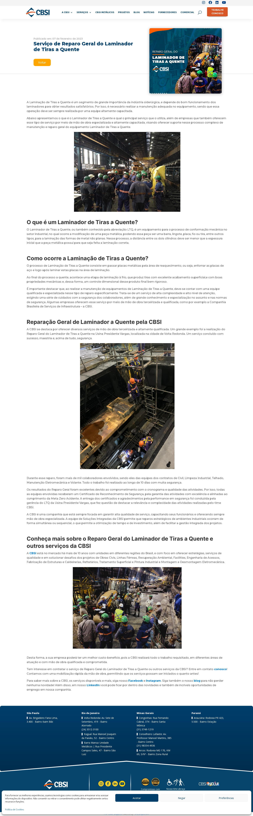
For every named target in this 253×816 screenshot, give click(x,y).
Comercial (187, 12)
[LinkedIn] (217, 3)
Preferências (226, 798)
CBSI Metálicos (104, 12)
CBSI (32, 553)
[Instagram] (203, 3)
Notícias (149, 12)
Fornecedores (167, 12)
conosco (220, 669)
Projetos (124, 12)
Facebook (135, 680)
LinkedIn (93, 685)
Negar (181, 798)
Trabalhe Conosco (217, 12)
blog (197, 680)
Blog (137, 12)
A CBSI (65, 12)
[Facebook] (210, 3)
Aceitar (137, 798)
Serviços (82, 12)
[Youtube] (224, 3)
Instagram (153, 680)
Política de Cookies (14, 809)
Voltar (42, 62)
